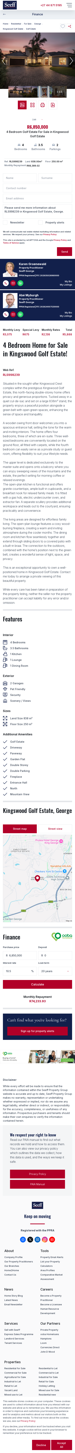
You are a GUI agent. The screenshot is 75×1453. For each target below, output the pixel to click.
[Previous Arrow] (4, 14)
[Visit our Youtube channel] (52, 1240)
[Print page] (42, 105)
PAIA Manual (37, 1184)
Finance (37, 14)
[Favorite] (62, 26)
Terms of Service (11, 243)
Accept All (61, 1444)
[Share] (69, 26)
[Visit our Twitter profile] (30, 1240)
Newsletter (17, 222)
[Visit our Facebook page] (23, 1240)
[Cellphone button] (6, 283)
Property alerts (55, 222)
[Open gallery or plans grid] (32, 105)
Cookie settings (17, 1444)
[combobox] (39, 120)
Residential (16, 24)
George (37, 24)
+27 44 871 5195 (51, 5)
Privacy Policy (50, 234)
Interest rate (9, 963)
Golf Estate (31, 29)
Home (5, 24)
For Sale (27, 24)
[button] (3, 60)
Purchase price (11, 947)
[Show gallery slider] (22, 105)
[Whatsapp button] (20, 283)
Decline (41, 1445)
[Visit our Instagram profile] (45, 1240)
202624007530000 (49, 307)
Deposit (42, 947)
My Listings (66, 284)
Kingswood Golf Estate (13, 29)
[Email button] (13, 283)
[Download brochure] (52, 105)
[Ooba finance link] (62, 937)
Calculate (37, 984)
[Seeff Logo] (10, 5)
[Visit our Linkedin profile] (37, 1240)
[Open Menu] (69, 5)
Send (64, 251)
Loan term (43, 963)
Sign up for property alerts (37, 1031)
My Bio (68, 281)
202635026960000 (49, 275)
